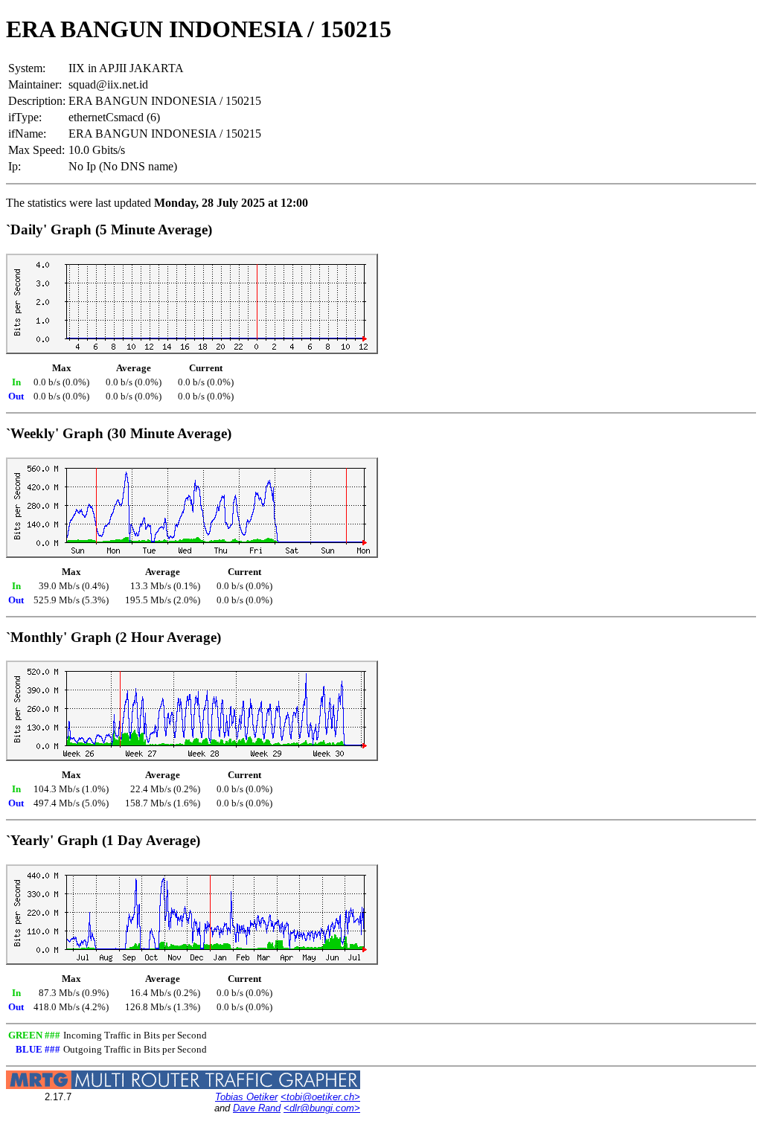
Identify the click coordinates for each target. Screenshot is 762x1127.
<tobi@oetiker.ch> (320, 1096)
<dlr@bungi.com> (322, 1108)
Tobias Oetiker (246, 1096)
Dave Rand (257, 1108)
